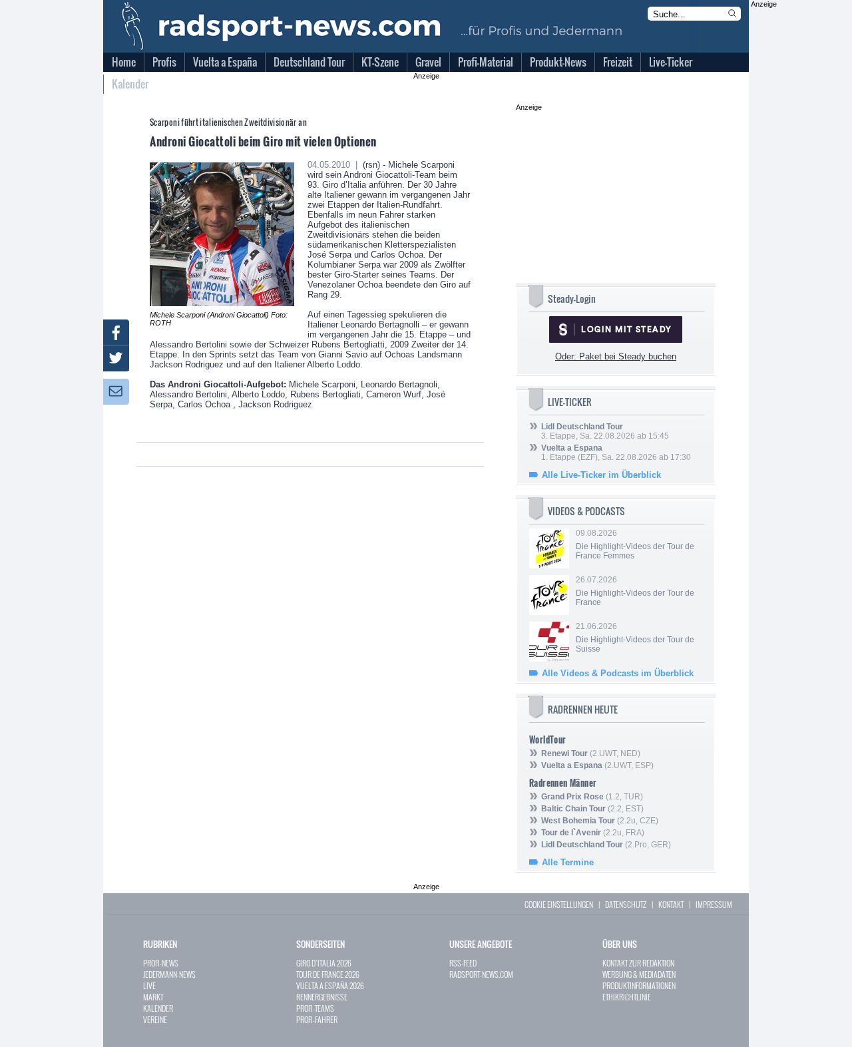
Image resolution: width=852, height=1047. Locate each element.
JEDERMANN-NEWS (169, 974)
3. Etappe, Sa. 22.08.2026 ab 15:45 (605, 431)
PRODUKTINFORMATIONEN (639, 985)
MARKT (153, 996)
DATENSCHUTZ (625, 904)
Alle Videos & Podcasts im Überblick (618, 673)
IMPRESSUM (714, 904)
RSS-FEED (463, 962)
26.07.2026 (635, 591)
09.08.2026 (635, 544)
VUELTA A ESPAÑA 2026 (330, 985)
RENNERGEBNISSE (321, 996)
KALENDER (158, 1008)
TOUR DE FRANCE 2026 (327, 974)
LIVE (149, 985)
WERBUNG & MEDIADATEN (639, 974)
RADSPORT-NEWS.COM (481, 974)
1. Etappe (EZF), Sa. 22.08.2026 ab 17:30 (616, 452)
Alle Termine (568, 862)
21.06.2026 (635, 638)
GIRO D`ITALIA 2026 (323, 962)
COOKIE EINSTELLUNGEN (559, 904)
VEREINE (155, 1019)
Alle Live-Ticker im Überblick (601, 475)
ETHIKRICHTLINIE (626, 996)
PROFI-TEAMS (315, 1008)
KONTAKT (671, 904)
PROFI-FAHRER (316, 1019)
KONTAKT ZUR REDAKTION (638, 962)
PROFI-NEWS (160, 962)
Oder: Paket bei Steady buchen (615, 356)
